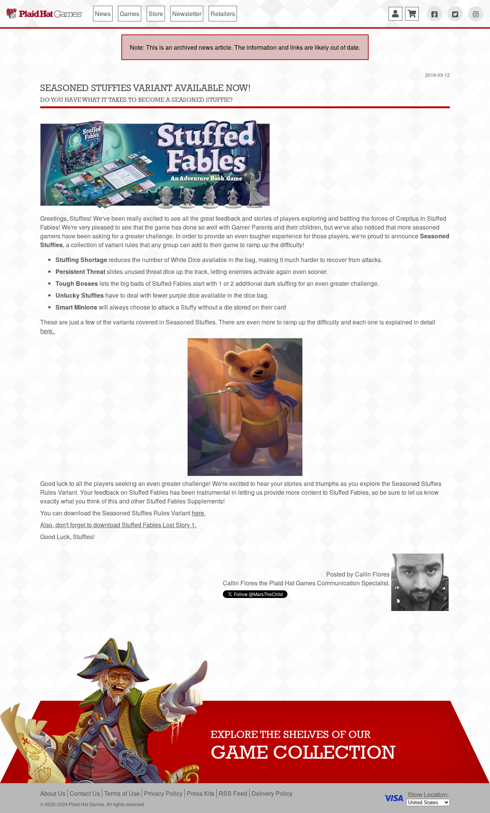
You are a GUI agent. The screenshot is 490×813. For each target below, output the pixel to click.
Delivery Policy (272, 793)
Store (156, 13)
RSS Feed (233, 793)
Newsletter (186, 13)
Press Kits (200, 793)
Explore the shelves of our (291, 734)
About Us (52, 793)
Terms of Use (122, 793)
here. (48, 330)
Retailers (223, 13)
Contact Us (85, 793)
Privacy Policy (163, 793)
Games (129, 13)
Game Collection (303, 752)
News (103, 13)
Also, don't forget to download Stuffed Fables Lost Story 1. (118, 524)
